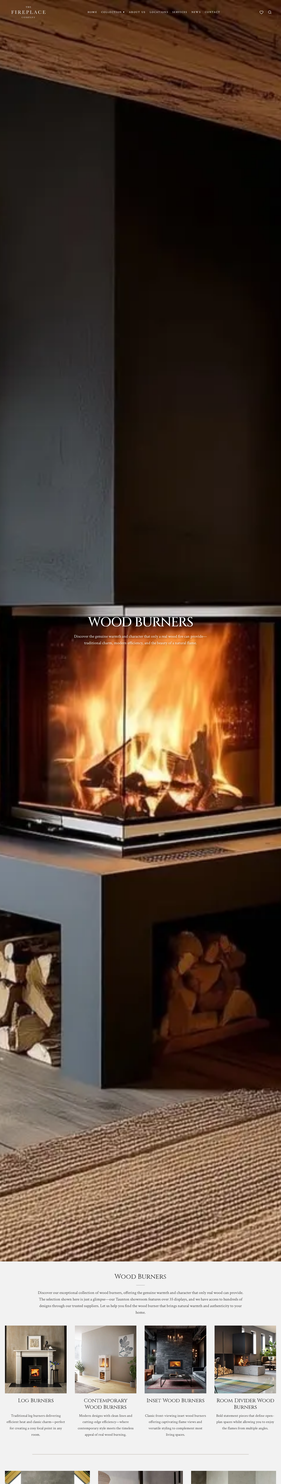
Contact (212, 12)
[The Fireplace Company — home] (28, 12)
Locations (159, 12)
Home (92, 12)
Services (179, 12)
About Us (137, 12)
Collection (113, 12)
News (196, 12)
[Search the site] (270, 12)
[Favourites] (261, 12)
